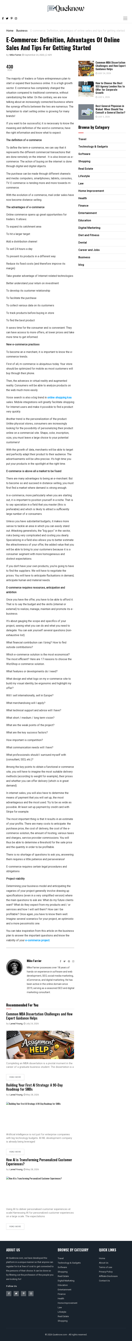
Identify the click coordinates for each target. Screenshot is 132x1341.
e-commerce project (37, 940)
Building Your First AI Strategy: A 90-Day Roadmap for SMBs (34, 1087)
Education (63, 1285)
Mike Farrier (15, 55)
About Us (103, 1262)
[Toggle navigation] (125, 18)
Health (61, 1298)
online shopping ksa (59, 397)
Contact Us (104, 1280)
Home (9, 30)
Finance (61, 1294)
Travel (61, 1258)
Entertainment (64, 1289)
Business (22, 30)
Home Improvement (67, 1303)
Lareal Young (16, 1023)
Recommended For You (22, 1005)
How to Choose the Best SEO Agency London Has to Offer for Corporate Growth (110, 87)
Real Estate (63, 1276)
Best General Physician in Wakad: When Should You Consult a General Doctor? (110, 109)
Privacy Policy (106, 1271)
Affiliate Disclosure (108, 1276)
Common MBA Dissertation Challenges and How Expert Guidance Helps (39, 1016)
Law (60, 1307)
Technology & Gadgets (69, 1262)
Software (62, 1267)
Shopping (63, 1271)
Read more (15, 1077)
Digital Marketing (66, 1280)
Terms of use (105, 1267)
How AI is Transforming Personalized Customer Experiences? (39, 1161)
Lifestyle (62, 1312)
